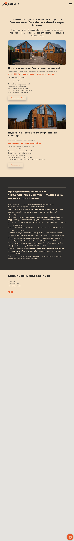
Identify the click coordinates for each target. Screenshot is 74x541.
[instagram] (9, 291)
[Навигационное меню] (70, 4)
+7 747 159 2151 (13, 281)
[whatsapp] (12, 291)
